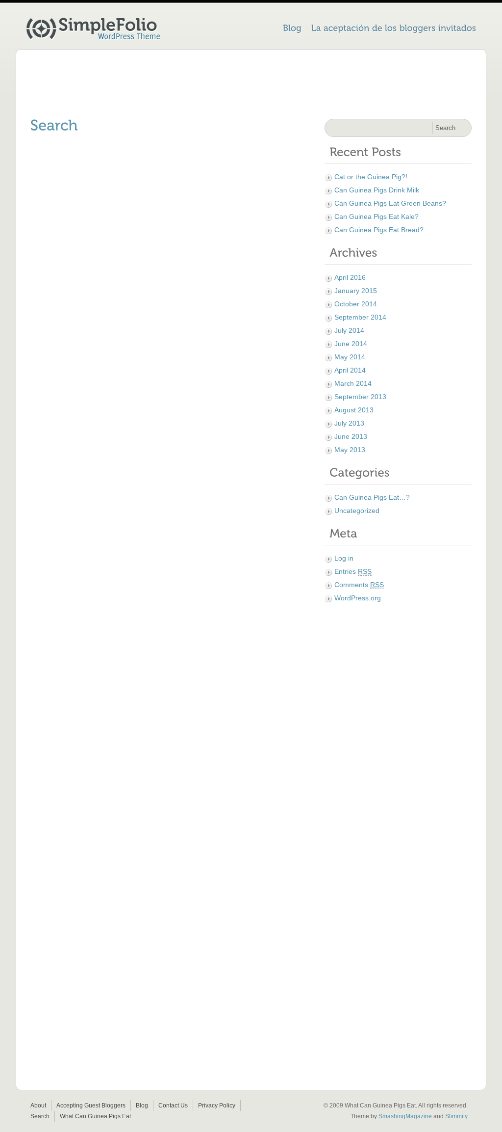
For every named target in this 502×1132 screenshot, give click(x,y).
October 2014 (355, 304)
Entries (353, 571)
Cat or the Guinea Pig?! (370, 177)
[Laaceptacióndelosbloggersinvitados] (393, 29)
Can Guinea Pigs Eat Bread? (379, 230)
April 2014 (350, 370)
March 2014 (353, 383)
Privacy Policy (216, 1105)
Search (40, 1116)
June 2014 (350, 344)
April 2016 (350, 277)
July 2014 (349, 330)
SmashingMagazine (405, 1116)
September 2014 (360, 317)
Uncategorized (356, 510)
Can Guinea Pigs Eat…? (372, 497)
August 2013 (354, 410)
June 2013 (350, 436)
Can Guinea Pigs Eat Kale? (376, 216)
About (38, 1105)
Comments (359, 585)
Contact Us (173, 1105)
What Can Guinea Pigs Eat (95, 1116)
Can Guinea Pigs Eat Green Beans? (390, 203)
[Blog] (292, 29)
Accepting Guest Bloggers (91, 1105)
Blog (142, 1105)
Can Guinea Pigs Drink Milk (376, 190)
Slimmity (456, 1116)
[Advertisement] (251, 86)
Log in (343, 558)
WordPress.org (357, 598)
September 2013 (360, 397)
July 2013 (349, 423)
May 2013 (349, 450)
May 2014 (349, 357)
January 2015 (355, 291)
